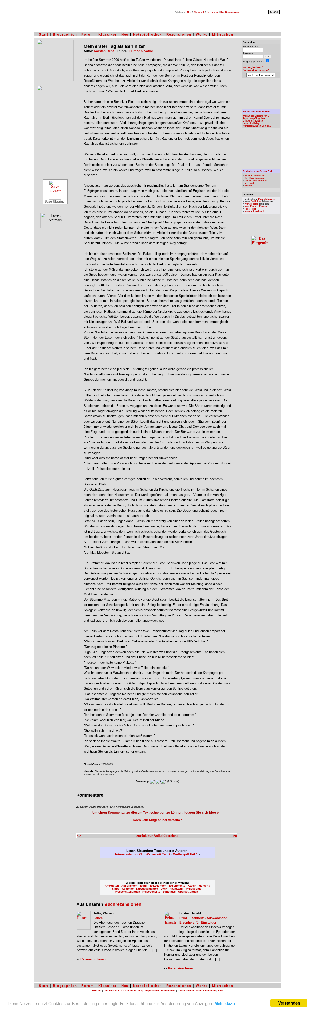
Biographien (65, 34)
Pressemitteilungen (127, 891)
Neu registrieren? (253, 67)
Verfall (248, 185)
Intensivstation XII (129, 854)
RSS (220, 990)
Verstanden (289, 1003)
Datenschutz (128, 990)
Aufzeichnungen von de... (257, 126)
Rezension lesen (93, 959)
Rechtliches (168, 990)
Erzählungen (158, 885)
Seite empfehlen (206, 990)
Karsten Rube (104, 51)
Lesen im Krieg (251, 123)
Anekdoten (112, 885)
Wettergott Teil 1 (185, 854)
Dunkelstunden (266, 199)
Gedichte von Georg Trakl (258, 171)
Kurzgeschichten (147, 888)
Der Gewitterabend (255, 178)
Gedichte (256, 201)
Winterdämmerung (255, 175)
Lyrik (164, 888)
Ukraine (96, 990)
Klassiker (107, 34)
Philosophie (193, 888)
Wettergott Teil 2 (158, 854)
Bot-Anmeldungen (253, 121)
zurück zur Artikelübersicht (157, 836)
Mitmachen (222, 34)
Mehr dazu (224, 1003)
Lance (98, 918)
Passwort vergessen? (256, 70)
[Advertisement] (157, 869)
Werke (202, 34)
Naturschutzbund (254, 211)
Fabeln (192, 885)
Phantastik (176, 888)
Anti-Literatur (111, 990)
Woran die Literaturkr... (256, 116)
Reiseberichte (151, 891)
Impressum (152, 990)
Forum (87, 34)
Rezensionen (178, 34)
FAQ (140, 990)
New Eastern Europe (256, 206)
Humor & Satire (141, 51)
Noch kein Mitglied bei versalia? (157, 820)
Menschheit (251, 183)
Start (43, 34)
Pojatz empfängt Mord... (256, 118)
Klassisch (199, 12)
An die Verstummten (256, 180)
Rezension (213, 12)
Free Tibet (250, 209)
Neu (189, 12)
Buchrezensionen (122, 904)
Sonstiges (169, 891)
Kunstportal (251, 204)
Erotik (143, 885)
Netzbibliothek (147, 34)
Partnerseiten (186, 990)
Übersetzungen (188, 891)
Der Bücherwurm (229, 12)
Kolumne (128, 888)
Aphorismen (129, 885)
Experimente (177, 885)
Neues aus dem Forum (256, 111)
